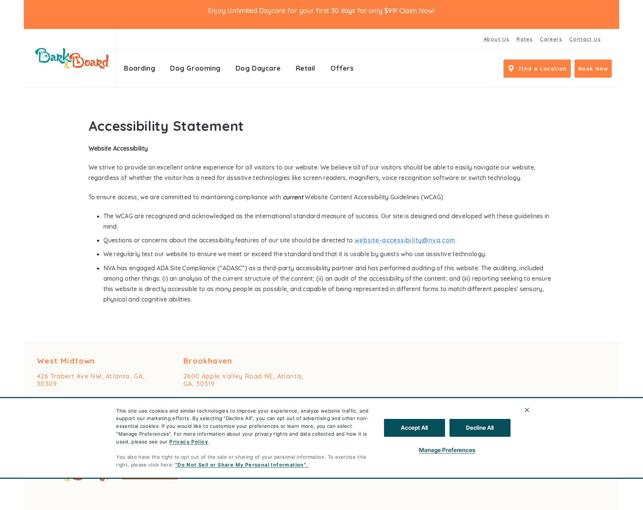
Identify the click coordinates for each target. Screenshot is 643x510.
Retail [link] (306, 68)
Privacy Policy (188, 442)
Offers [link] (342, 68)
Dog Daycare (258, 68)
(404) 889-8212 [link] (61, 400)
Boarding (139, 68)
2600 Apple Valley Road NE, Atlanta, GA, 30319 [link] (243, 379)
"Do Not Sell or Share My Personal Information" (240, 465)
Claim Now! (417, 10)
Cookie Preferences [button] (568, 466)
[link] (72, 58)
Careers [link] (551, 39)
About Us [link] (496, 39)
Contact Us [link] (585, 39)
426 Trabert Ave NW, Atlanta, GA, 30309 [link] (91, 379)
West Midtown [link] (66, 360)
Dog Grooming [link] (195, 68)
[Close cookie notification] (527, 410)
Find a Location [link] (543, 68)
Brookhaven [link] (208, 360)
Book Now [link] (593, 68)
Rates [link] (524, 39)
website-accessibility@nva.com (405, 240)
